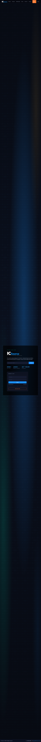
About (22, 1)
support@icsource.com (36, 740)
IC (4, 1)
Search (9, 1)
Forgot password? (10, 384)
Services (26, 1)
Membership (18, 1)
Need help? (25, 384)
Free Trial (34, 1)
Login (38, 1)
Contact (30, 1)
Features (13, 1)
